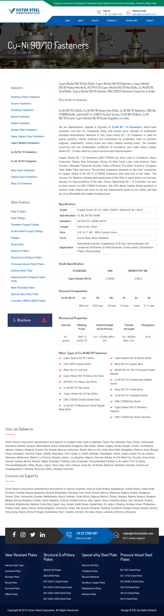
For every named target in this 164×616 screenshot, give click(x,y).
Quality (95, 20)
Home (67, 20)
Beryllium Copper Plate (93, 582)
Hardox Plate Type (14, 565)
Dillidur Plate (11, 594)
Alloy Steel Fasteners (23, 170)
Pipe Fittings (18, 218)
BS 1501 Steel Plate (130, 570)
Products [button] (111, 20)
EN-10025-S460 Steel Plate (57, 593)
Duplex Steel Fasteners (24, 129)
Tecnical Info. (132, 20)
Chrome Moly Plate (21, 270)
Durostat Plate (12, 588)
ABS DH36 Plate (52, 576)
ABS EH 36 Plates (52, 570)
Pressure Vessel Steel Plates (28, 264)
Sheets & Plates (20, 250)
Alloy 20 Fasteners (21, 183)
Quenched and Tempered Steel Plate (28, 279)
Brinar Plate (11, 582)
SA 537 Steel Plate (129, 593)
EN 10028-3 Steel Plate (132, 581)
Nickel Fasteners (20, 123)
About (80, 20)
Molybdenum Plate (91, 588)
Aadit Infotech (148, 610)
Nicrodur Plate (12, 577)
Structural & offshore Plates (26, 257)
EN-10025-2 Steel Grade (56, 581)
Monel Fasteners (20, 116)
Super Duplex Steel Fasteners (28, 136)
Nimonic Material (90, 577)
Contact (150, 20)
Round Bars (17, 244)
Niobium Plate (89, 594)
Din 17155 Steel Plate (131, 576)
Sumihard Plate (13, 571)
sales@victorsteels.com (144, 14)
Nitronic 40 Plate (90, 565)
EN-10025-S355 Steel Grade (58, 587)
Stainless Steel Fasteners (25, 97)
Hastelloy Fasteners (22, 110)
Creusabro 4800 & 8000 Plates (28, 300)
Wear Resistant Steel (23, 287)
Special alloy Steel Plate (24, 294)
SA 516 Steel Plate (129, 587)
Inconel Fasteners (21, 103)
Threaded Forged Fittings (25, 224)
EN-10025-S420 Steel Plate (57, 599)
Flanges (15, 237)
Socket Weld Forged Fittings (27, 231)
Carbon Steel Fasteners (24, 176)
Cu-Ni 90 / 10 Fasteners (127, 127)
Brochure (22, 320)
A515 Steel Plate (128, 599)
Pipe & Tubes (18, 211)
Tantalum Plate (90, 571)
